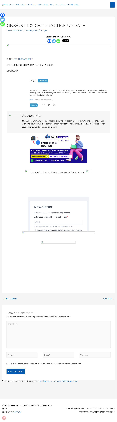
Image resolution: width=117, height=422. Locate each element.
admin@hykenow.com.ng (44, 100)
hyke (32, 80)
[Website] (94, 355)
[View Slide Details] (58, 48)
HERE (14, 59)
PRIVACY (17, 412)
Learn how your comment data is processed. (58, 381)
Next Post (108, 299)
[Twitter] (54, 41)
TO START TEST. (25, 59)
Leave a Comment (15, 30)
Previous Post (10, 299)
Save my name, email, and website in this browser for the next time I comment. (45, 364)
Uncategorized (31, 30)
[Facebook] (49, 41)
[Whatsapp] (58, 41)
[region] (58, 48)
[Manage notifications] (4, 418)
